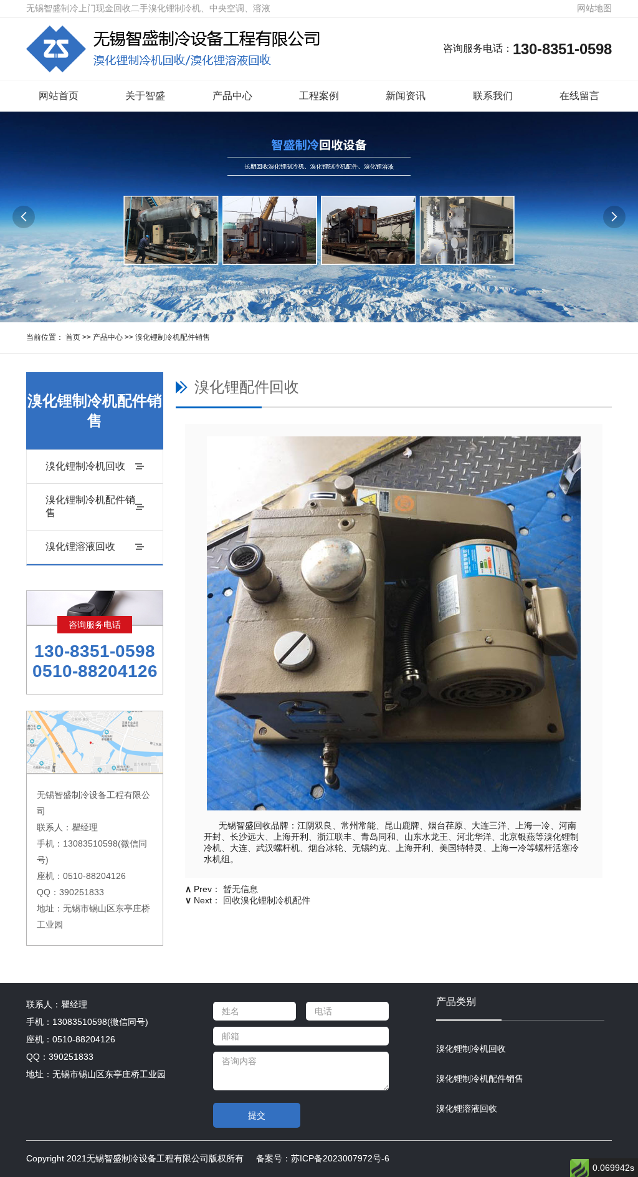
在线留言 (579, 95)
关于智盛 (145, 95)
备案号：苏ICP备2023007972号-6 (322, 1158)
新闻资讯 (406, 95)
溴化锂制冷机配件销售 (172, 337)
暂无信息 (240, 889)
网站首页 (59, 95)
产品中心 (232, 95)
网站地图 (594, 8)
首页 (72, 337)
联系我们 (493, 95)
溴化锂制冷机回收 (85, 466)
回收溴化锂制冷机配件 (266, 900)
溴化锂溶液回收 (80, 546)
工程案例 (319, 95)
